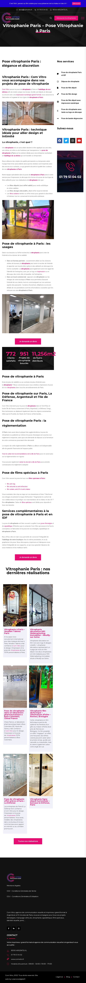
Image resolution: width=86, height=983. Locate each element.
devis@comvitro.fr (25, 10)
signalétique (8, 526)
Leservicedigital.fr (18, 979)
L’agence (59, 977)
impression (41, 271)
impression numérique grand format (28, 95)
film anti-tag (11, 484)
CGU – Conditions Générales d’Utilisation (22, 896)
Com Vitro (5, 89)
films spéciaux (27, 502)
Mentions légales (13, 886)
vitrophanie (9, 148)
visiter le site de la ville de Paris (29, 462)
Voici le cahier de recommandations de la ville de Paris (21, 454)
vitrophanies (11, 387)
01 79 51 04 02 (42, 10)
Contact (76, 977)
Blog (68, 977)
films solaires (14, 194)
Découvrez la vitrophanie (66, 18)
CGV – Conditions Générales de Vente (21, 891)
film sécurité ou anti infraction (17, 486)
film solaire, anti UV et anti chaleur (18, 489)
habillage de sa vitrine (12, 156)
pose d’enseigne (46, 523)
